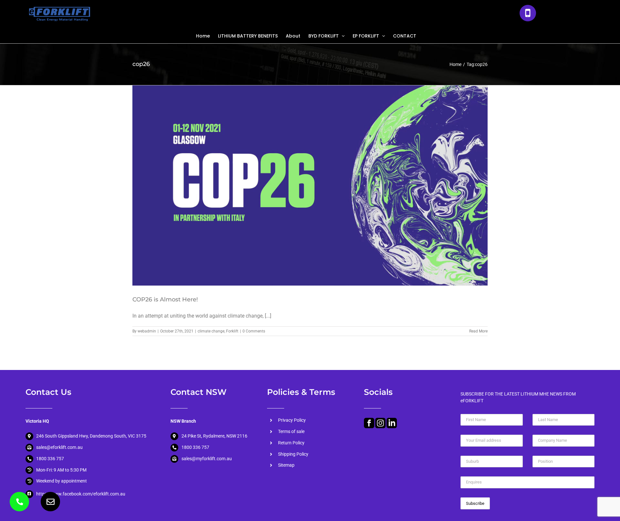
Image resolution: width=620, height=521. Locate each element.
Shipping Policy (293, 454)
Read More (478, 331)
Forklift (232, 331)
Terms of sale (291, 431)
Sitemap (286, 465)
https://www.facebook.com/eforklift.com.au (80, 493)
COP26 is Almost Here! (165, 299)
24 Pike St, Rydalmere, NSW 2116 (214, 436)
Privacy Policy (292, 420)
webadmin (147, 331)
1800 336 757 (565, 15)
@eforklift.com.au (64, 447)
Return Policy (291, 442)
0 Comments (254, 331)
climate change (211, 331)
